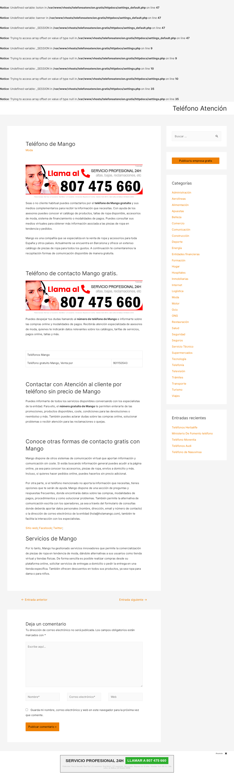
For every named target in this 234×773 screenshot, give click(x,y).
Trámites (177, 377)
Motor (176, 303)
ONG (175, 315)
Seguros (177, 340)
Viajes (176, 396)
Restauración (180, 322)
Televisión (178, 371)
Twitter (57, 528)
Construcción (180, 235)
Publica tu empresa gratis (195, 160)
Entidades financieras (186, 254)
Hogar (176, 266)
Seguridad (178, 334)
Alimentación (180, 205)
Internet (177, 285)
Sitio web (32, 528)
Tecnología (179, 359)
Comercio (178, 223)
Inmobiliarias (180, 279)
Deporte (177, 241)
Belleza (176, 217)
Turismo (177, 389)
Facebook (45, 528)
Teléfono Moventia (184, 439)
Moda (29, 150)
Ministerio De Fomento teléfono (192, 433)
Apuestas (178, 211)
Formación (178, 260)
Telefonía (178, 365)
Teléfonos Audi (181, 446)
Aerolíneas (179, 198)
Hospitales (179, 272)
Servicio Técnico (182, 346)
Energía (177, 248)
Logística (177, 291)
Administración (181, 192)
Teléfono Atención (200, 108)
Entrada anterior (34, 599)
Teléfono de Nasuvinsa (186, 452)
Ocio (175, 309)
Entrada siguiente (133, 599)
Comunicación (181, 229)
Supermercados (182, 352)
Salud (175, 328)
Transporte (179, 383)
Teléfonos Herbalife (184, 427)
